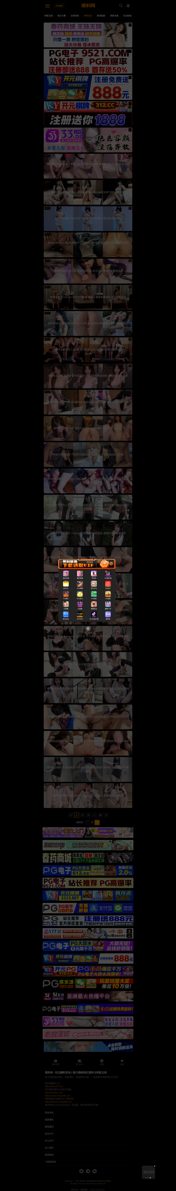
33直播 (66, 609)
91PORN (80, 619)
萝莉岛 (108, 619)
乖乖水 (94, 578)
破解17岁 (108, 609)
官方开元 (94, 588)
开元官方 (80, 598)
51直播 (80, 609)
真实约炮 (66, 578)
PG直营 (94, 598)
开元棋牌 (80, 588)
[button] (146, 1177)
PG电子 (108, 588)
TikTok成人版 (93, 619)
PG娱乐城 (108, 578)
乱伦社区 (66, 619)
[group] (148, 1172)
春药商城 (80, 578)
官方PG (65, 588)
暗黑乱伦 (94, 609)
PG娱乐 (65, 598)
